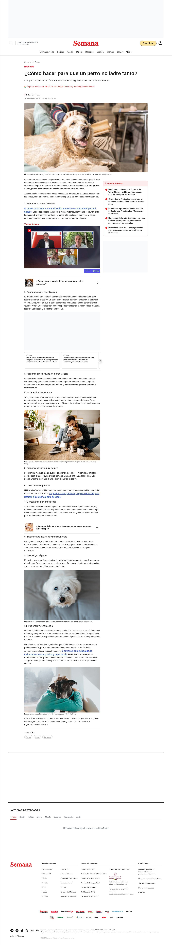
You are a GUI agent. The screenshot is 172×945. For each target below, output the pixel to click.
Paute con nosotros (146, 888)
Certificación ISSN (87, 892)
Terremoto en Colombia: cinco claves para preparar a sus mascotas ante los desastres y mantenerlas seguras (78, 360)
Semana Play (47, 869)
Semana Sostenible (68, 896)
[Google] (11, 930)
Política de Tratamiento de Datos (93, 874)
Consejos (47, 737)
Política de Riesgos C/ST (90, 883)
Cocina (63, 887)
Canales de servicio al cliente (150, 879)
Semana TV (46, 874)
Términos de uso (87, 869)
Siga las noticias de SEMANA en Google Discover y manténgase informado (60, 87)
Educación (65, 869)
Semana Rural (66, 883)
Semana (27, 62)
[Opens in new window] (17, 930)
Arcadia (45, 883)
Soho (44, 887)
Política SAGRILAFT (88, 887)
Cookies (141, 892)
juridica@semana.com (118, 884)
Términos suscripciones (89, 878)
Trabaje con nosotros (146, 883)
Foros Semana (67, 874)
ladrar (37, 737)
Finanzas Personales (69, 878)
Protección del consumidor (119, 869)
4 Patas (36, 62)
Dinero (44, 878)
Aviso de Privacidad (19, 936)
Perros (28, 737)
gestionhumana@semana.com (121, 894)
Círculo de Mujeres (68, 892)
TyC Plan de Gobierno (89, 896)
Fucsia (44, 892)
